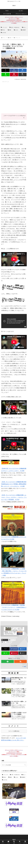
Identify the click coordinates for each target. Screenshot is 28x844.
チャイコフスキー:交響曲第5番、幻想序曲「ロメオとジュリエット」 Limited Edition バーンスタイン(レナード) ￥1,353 (13, 607)
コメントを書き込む (14, 731)
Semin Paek (10, 66)
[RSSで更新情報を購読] (20, 661)
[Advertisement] (14, 97)
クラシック (5, 639)
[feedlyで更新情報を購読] (7, 661)
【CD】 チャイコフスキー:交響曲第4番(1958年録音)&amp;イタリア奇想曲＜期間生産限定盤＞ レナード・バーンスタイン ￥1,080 (13, 484)
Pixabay (19, 66)
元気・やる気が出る (7, 642)
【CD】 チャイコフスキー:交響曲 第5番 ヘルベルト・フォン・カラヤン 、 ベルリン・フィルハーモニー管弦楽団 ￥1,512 (14, 497)
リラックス (13, 639)
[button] (22, 74)
